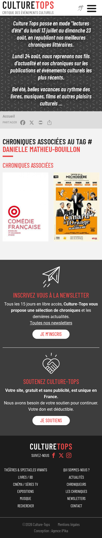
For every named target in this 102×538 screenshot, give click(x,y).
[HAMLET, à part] (25, 206)
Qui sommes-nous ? (76, 470)
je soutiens (51, 420)
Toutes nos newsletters (51, 322)
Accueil (9, 116)
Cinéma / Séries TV (25, 484)
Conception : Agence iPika (51, 530)
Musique (25, 498)
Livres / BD (25, 477)
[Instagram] (69, 455)
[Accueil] (28, 8)
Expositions (25, 491)
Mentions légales (69, 524)
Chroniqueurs (76, 484)
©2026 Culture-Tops (36, 524)
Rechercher (26, 506)
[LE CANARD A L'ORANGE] (76, 206)
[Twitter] (61, 455)
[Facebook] (53, 455)
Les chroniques (76, 491)
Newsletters (76, 498)
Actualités (76, 477)
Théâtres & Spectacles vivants (25, 470)
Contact (76, 506)
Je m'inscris (51, 334)
